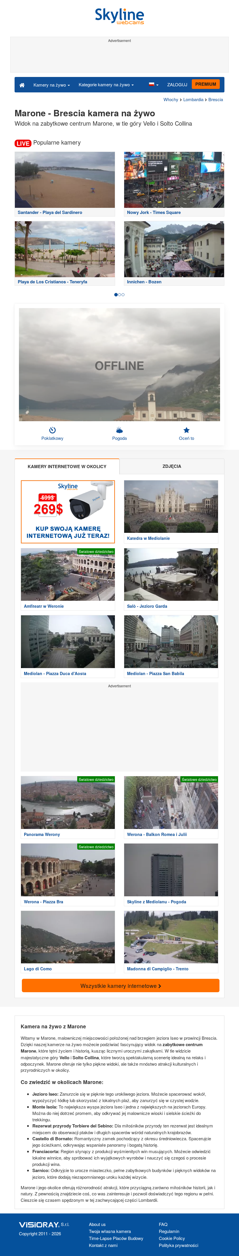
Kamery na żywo (50, 85)
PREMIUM (205, 84)
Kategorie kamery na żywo (105, 84)
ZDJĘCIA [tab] (172, 466)
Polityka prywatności (178, 1245)
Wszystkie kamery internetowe (119, 985)
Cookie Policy (172, 1238)
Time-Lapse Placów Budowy (116, 1238)
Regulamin (169, 1231)
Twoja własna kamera (110, 1231)
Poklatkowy (52, 438)
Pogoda (119, 438)
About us (97, 1224)
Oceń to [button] (186, 438)
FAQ (163, 1224)
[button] (153, 84)
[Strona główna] (22, 84)
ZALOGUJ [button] (177, 84)
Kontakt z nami (103, 1245)
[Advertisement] (119, 58)
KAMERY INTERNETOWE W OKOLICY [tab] (67, 466)
